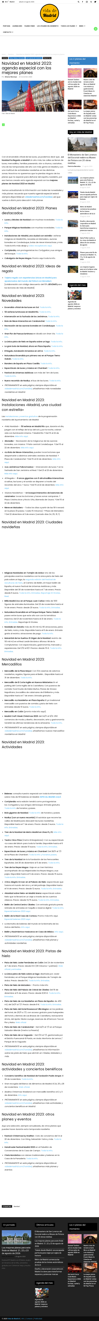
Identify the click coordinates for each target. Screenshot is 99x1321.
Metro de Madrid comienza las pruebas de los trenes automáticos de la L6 (49, 1262)
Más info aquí (21, 436)
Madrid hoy (47, 58)
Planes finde (29, 26)
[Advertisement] (33, 550)
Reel (7, 596)
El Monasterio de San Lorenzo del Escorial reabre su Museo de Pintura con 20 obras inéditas (49, 1234)
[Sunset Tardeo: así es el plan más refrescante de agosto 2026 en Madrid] (75, 73)
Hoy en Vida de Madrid (80, 132)
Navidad (17, 1206)
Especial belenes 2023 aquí (17, 911)
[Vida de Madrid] (49, 13)
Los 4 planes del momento (47, 26)
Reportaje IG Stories (50, 593)
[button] (79, 2)
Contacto (7, 32)
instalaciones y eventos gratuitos (21, 416)
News (81, 26)
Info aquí (25, 927)
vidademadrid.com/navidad (18, 388)
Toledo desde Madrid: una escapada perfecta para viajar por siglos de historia (49, 1253)
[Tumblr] (91, 2)
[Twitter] (95, 2)
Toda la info (22, 253)
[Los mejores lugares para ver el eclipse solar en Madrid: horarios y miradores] (73, 269)
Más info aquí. (27, 447)
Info (22, 1319)
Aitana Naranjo (11, 77)
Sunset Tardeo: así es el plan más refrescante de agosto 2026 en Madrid (74, 84)
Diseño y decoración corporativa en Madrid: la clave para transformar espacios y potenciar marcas (88, 225)
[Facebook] (82, 2)
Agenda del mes (77, 285)
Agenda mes (17, 26)
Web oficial (20, 1022)
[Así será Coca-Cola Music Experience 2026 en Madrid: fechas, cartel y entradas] (75, 104)
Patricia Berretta (74, 166)
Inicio (4, 54)
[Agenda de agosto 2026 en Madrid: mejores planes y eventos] (75, 295)
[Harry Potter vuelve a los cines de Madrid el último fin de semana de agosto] (73, 240)
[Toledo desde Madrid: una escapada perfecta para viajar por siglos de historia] (73, 194)
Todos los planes (68, 26)
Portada (6, 26)
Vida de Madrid (8, 1256)
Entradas (35, 593)
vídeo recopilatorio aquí (40, 245)
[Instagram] (87, 2)
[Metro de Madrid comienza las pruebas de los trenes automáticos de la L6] (73, 209)
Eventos (11, 54)
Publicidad (38, 1319)
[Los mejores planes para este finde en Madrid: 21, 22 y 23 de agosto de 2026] (73, 180)
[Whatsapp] (3, 124)
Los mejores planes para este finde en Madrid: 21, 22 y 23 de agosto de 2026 (16, 1250)
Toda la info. (48, 633)
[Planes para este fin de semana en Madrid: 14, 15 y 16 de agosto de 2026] (73, 254)
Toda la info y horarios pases (43, 854)
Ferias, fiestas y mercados (16, 58)
